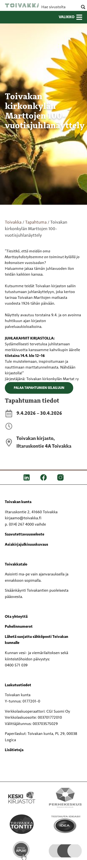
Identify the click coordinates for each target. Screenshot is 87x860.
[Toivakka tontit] (22, 824)
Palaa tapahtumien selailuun (39, 388)
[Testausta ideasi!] (65, 824)
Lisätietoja (14, 750)
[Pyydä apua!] (22, 851)
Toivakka (23, 5)
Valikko (66, 17)
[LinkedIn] (26, 477)
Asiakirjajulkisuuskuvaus (26, 545)
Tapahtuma (36, 222)
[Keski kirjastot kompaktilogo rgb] (21, 792)
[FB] (43, 477)
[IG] (60, 477)
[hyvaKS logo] (65, 846)
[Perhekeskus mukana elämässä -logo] (65, 798)
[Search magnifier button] (83, 7)
